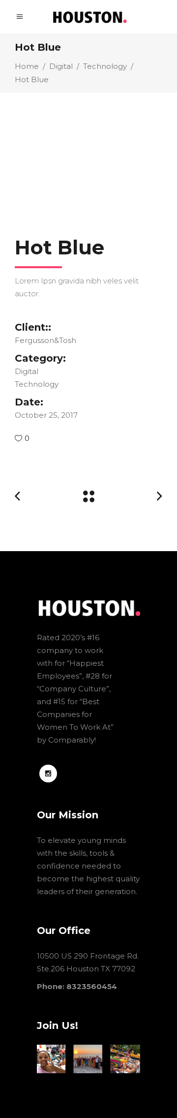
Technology (105, 66)
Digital (61, 66)
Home (27, 66)
